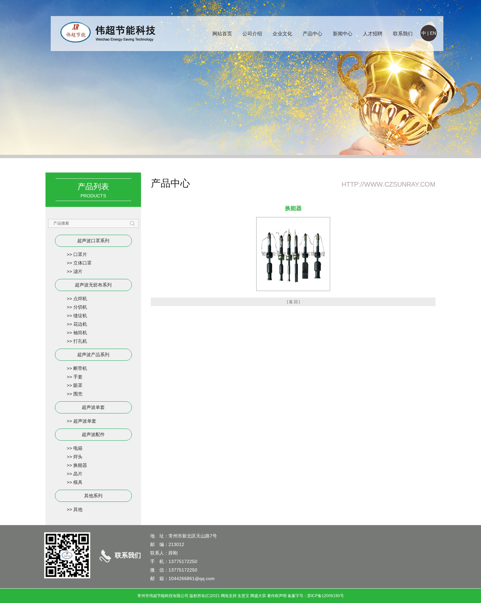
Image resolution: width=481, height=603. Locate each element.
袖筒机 (80, 332)
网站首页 (222, 33)
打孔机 (80, 341)
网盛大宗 (258, 596)
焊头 (77, 456)
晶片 (77, 473)
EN (433, 33)
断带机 (80, 368)
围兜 (77, 393)
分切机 (80, 307)
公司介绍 (252, 33)
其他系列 (93, 495)
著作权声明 (277, 596)
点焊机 (80, 298)
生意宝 (243, 596)
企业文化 (282, 33)
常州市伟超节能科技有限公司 (162, 596)
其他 (77, 509)
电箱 (77, 448)
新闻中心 (342, 33)
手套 (77, 376)
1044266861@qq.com (192, 578)
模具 (77, 482)
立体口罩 (82, 262)
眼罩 (77, 385)
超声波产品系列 (93, 354)
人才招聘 (373, 33)
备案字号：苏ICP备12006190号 (316, 596)
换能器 (80, 465)
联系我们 (403, 33)
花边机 (80, 324)
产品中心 (312, 33)
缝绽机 (80, 315)
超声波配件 (93, 434)
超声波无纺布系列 (93, 284)
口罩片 (80, 254)
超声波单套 (93, 407)
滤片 (77, 271)
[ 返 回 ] (293, 302)
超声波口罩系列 (93, 240)
